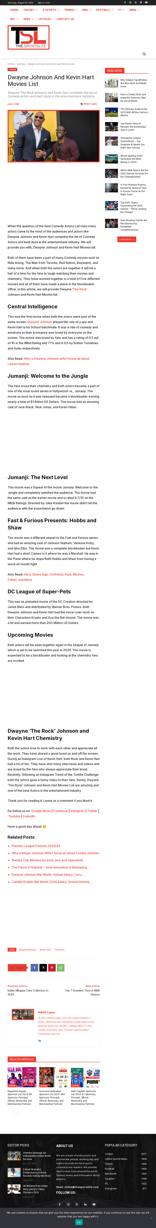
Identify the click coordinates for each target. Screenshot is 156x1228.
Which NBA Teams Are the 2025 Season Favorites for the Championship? (134, 173)
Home (11, 64)
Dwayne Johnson (39, 322)
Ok (79, 1222)
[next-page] (16, 1113)
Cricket (12, 1085)
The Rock (59, 949)
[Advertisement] (54, 195)
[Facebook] (125, 3)
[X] (136, 3)
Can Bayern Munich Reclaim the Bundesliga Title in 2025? (133, 126)
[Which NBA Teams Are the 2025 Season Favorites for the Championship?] (111, 173)
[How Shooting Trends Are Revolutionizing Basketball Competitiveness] (111, 223)
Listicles (21, 64)
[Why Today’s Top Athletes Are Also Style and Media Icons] (111, 83)
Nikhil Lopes (90, 103)
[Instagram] (130, 3)
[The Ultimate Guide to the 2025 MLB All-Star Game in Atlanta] (111, 112)
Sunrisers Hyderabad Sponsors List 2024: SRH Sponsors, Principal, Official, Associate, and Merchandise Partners (52, 1097)
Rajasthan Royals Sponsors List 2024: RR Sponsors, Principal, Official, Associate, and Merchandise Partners (20, 1097)
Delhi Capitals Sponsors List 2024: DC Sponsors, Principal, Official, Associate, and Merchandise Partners (83, 1097)
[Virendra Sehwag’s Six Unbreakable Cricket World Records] (14, 1156)
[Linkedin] (39, 1039)
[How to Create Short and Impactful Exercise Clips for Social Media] (111, 97)
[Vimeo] (141, 3)
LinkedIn (29, 816)
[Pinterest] (52, 968)
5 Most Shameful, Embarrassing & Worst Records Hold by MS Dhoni (37, 1172)
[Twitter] (76, 1204)
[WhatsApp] (60, 968)
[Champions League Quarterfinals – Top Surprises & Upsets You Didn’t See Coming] (111, 141)
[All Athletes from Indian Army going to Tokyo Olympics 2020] (14, 1189)
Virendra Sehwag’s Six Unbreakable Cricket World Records (37, 1156)
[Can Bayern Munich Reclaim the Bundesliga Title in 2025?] (111, 126)
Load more (125, 239)
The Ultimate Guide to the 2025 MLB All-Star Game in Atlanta (134, 112)
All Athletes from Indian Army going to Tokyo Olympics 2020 (35, 1189)
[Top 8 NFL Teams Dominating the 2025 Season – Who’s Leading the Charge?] (111, 205)
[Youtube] (146, 3)
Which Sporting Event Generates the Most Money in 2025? (131, 159)
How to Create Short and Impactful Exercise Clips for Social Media (133, 97)
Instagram (78, 811)
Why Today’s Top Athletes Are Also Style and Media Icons (133, 83)
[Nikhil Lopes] (23, 1026)
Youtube (14, 816)
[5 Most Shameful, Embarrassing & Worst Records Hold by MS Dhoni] (14, 1172)
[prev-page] (10, 1113)
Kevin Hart (45, 949)
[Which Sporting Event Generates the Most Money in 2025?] (111, 159)
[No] (151, 1218)
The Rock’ (80, 289)
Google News (41, 811)
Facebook (60, 811)
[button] (143, 53)
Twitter (92, 811)
